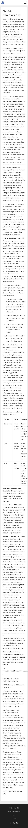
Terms (14, 815)
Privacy (14, 819)
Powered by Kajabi (14, 811)
